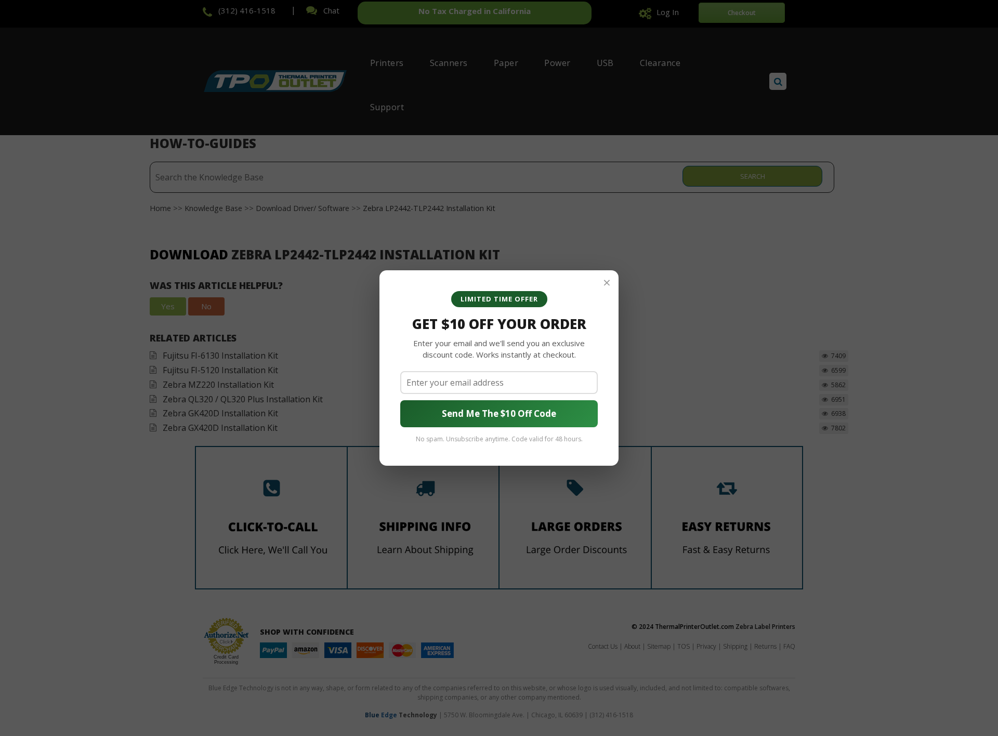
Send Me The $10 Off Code (499, 413)
